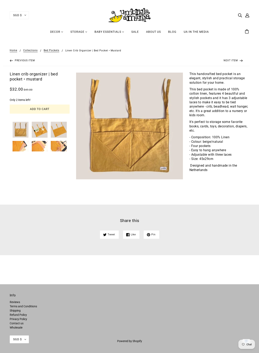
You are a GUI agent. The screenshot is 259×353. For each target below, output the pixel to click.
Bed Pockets (51, 50)
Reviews (15, 302)
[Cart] (247, 31)
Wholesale (16, 327)
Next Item (231, 60)
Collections (30, 50)
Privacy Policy (18, 319)
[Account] (247, 15)
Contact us (16, 323)
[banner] (129, 15)
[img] (240, 15)
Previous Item (24, 60)
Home (13, 50)
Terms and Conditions (23, 306)
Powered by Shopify (129, 341)
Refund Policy (18, 314)
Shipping (15, 310)
